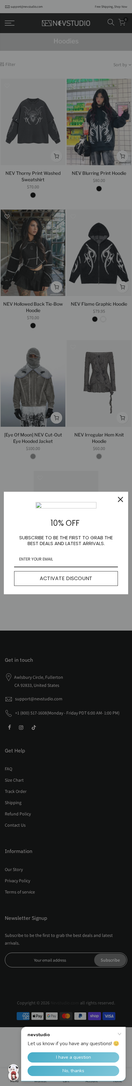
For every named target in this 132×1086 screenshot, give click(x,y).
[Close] (120, 499)
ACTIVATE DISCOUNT (66, 578)
